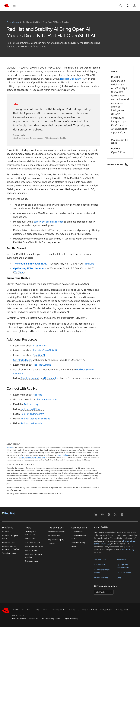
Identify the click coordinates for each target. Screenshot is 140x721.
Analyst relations (101, 577)
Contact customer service (78, 537)
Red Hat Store (54, 535)
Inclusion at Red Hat (89, 610)
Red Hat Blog (73, 610)
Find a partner (31, 550)
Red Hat (37, 394)
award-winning (128, 549)
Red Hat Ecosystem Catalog (33, 555)
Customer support (33, 542)
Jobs (119, 577)
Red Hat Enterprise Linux (10, 537)
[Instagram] (122, 515)
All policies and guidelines (51, 618)
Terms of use (33, 618)
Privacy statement (19, 618)
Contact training (78, 542)
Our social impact (124, 572)
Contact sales (76, 531)
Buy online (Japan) (56, 539)
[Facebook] (108, 515)
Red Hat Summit (42, 364)
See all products (9, 553)
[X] (115, 515)
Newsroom (121, 559)
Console (51, 543)
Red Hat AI (6, 531)
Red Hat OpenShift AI (72, 78)
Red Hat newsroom (47, 399)
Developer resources (34, 546)
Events (36, 610)
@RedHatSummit (30, 378)
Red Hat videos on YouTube (35, 418)
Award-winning (62, 455)
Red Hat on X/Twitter (32, 409)
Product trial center (56, 531)
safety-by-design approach (48, 221)
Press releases (13, 22)
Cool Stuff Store (106, 610)
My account (30, 538)
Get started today (22, 359)
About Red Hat (18, 610)
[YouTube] (102, 515)
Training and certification (30, 533)
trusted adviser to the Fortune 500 (32, 457)
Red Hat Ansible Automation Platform (11, 547)
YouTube (89, 263)
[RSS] (126, 164)
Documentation (31, 561)
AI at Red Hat (40, 345)
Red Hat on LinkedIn (32, 423)
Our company (100, 559)
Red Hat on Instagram (32, 413)
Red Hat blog (31, 404)
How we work (99, 564)
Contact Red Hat (58, 610)
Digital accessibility (71, 618)
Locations (45, 610)
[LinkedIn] (95, 515)
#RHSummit (49, 378)
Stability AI (39, 355)
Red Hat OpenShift (10, 542)
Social (73, 546)
